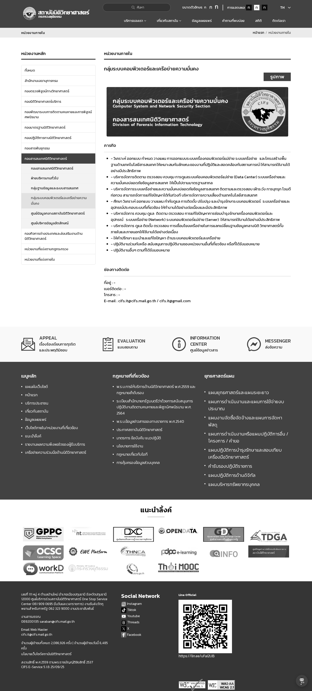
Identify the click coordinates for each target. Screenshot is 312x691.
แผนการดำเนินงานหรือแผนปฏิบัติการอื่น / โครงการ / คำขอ (248, 437)
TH (282, 7)
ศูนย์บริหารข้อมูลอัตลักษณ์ (50, 223)
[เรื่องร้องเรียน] (48, 344)
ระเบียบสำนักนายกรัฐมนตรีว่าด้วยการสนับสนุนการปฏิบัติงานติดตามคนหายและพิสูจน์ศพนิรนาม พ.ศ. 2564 (155, 407)
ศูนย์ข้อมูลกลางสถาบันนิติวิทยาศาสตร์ (58, 213)
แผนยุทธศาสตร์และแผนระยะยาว (238, 392)
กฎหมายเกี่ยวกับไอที (132, 454)
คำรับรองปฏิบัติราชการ (230, 466)
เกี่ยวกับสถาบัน (36, 411)
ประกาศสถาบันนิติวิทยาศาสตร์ (139, 430)
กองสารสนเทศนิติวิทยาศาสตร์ (52, 168)
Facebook (133, 634)
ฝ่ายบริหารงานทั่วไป (44, 178)
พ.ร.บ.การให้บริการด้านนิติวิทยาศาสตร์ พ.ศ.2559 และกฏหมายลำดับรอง (156, 390)
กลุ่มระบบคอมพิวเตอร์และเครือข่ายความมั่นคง (59, 200)
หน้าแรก (258, 32)
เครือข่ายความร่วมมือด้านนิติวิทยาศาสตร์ (55, 452)
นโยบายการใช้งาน (130, 446)
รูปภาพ (277, 76)
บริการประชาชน (36, 403)
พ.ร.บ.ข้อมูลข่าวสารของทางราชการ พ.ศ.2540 (150, 421)
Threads (132, 622)
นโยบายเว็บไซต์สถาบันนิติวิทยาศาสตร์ (46, 654)
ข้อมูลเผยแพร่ (35, 419)
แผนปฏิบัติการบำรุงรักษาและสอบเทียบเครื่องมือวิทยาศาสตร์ (245, 454)
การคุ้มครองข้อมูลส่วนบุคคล (138, 462)
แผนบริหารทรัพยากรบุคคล (234, 484)
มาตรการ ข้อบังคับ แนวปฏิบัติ (139, 438)
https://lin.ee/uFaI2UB (196, 656)
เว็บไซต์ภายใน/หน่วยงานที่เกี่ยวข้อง (51, 428)
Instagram (134, 603)
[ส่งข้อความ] (269, 344)
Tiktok (131, 609)
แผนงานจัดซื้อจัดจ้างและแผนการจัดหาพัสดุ (245, 421)
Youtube (133, 616)
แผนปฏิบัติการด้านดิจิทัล (232, 475)
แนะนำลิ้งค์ (33, 436)
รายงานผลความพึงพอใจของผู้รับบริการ (55, 444)
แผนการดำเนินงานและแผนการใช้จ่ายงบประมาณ (246, 405)
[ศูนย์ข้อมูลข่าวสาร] (196, 344)
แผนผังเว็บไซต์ (36, 386)
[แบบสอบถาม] (124, 344)
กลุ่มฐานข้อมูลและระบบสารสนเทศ (54, 188)
